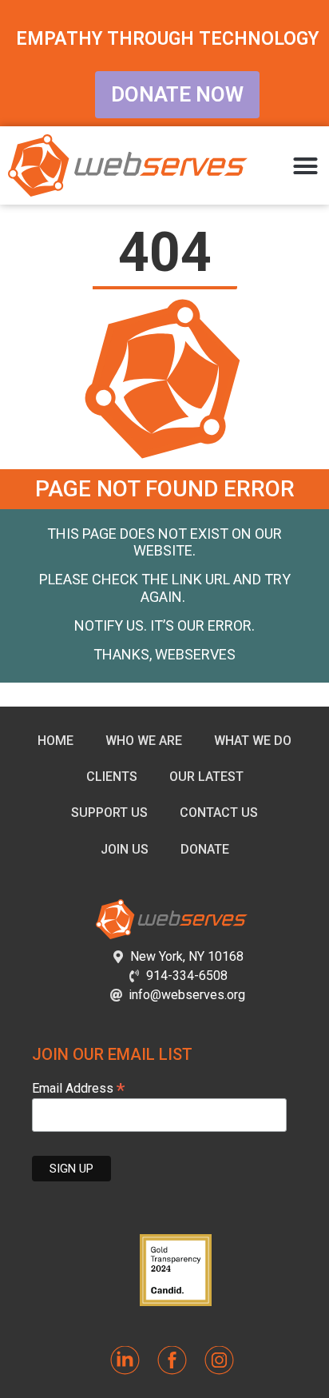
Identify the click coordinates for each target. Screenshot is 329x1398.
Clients (111, 776)
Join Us (125, 849)
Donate (204, 849)
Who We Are (143, 740)
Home (55, 740)
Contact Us (219, 812)
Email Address (78, 1087)
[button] (306, 165)
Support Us (109, 812)
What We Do (252, 740)
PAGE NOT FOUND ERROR (165, 489)
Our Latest (206, 776)
